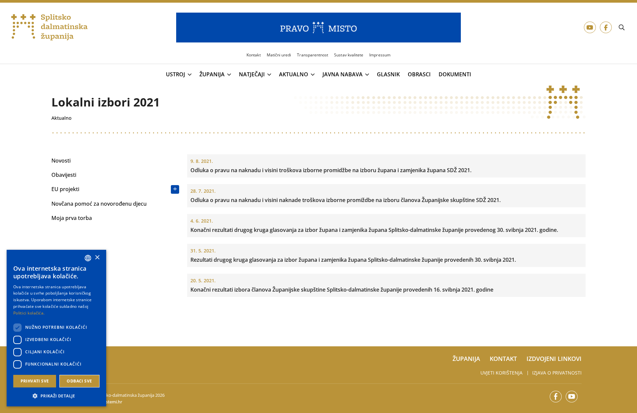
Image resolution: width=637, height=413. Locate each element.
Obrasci (419, 74)
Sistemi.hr (112, 402)
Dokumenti (455, 74)
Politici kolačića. (28, 313)
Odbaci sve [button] (79, 381)
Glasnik (388, 74)
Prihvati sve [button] (35, 381)
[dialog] (56, 328)
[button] (56, 396)
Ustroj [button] (175, 74)
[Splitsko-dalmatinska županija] (49, 27)
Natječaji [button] (252, 74)
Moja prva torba (71, 218)
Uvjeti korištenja (501, 373)
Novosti (61, 160)
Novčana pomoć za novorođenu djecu (99, 203)
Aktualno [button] (293, 74)
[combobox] (88, 258)
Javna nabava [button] (342, 74)
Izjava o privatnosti (557, 373)
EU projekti (65, 189)
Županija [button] (212, 74)
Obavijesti (63, 174)
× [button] (97, 257)
